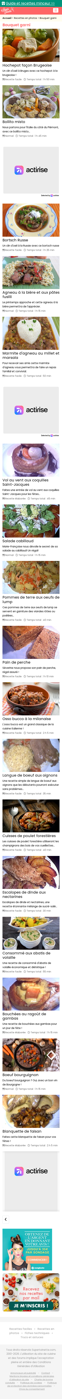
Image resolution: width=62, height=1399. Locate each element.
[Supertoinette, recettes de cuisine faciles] (7, 10)
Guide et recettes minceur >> (30, 3)
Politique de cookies (31, 1382)
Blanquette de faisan (21, 1131)
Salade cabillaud (18, 541)
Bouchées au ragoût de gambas (24, 1016)
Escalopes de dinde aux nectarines (24, 894)
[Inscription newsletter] (31, 1292)
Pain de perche (16, 662)
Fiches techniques (37, 1333)
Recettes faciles (20, 1329)
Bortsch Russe (15, 240)
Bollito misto (13, 121)
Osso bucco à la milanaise (26, 718)
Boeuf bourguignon (20, 1074)
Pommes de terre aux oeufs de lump (31, 599)
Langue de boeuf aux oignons (29, 775)
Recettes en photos (26, 18)
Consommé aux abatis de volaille (26, 955)
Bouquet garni (48, 18)
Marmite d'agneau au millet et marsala (30, 355)
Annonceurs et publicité (23, 1373)
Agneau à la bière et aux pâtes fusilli (31, 294)
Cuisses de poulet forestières (29, 835)
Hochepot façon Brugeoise (27, 65)
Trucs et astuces (32, 1337)
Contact (45, 1373)
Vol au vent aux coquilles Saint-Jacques (25, 482)
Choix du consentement (32, 1389)
